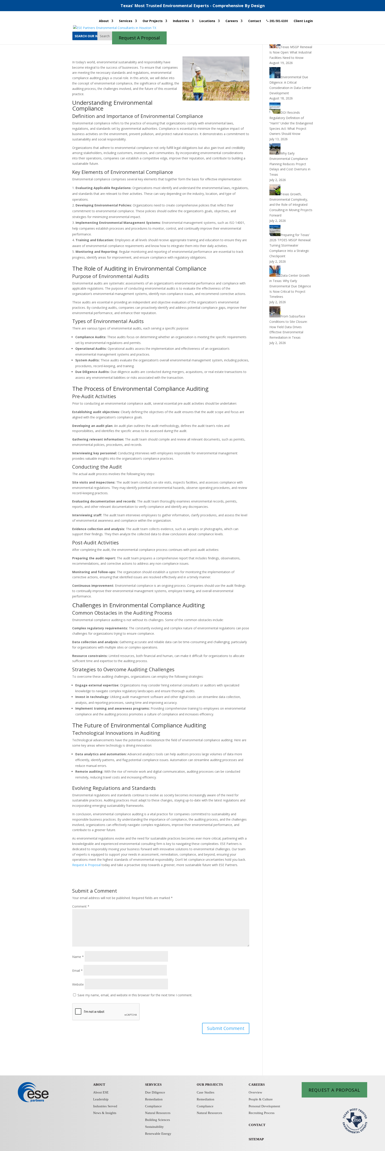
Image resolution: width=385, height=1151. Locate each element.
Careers (231, 21)
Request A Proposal (86, 865)
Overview (255, 1092)
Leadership (101, 1099)
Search (105, 36)
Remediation (154, 1099)
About (104, 21)
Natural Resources (157, 1113)
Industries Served (105, 1106)
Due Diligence (155, 1092)
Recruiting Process (261, 1113)
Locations (207, 21)
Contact (254, 21)
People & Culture (261, 1099)
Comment (80, 906)
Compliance (153, 1106)
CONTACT (257, 1125)
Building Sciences (157, 1120)
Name (78, 957)
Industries (181, 21)
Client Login (303, 21)
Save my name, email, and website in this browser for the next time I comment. (135, 995)
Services (125, 21)
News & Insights (104, 1113)
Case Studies (205, 1092)
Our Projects (153, 21)
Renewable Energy (158, 1133)
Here (285, 5)
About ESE (101, 1092)
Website (78, 984)
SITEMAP (256, 1139)
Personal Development (264, 1106)
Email (77, 970)
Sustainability (154, 1126)
